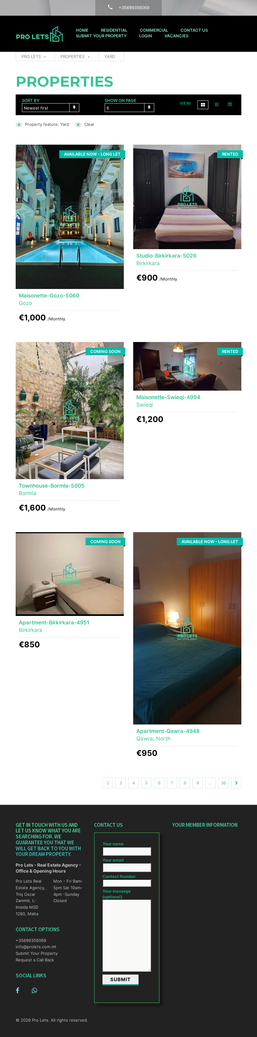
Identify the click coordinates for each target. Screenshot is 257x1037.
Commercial (154, 30)
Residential (114, 30)
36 (223, 782)
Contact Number (119, 876)
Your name (113, 843)
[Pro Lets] (39, 33)
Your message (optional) (116, 894)
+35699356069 (31, 940)
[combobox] (50, 107)
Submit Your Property (101, 35)
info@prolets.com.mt (31, 946)
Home (82, 30)
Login (145, 35)
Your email (113, 860)
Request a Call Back (35, 959)
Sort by (30, 100)
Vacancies (176, 35)
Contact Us (194, 30)
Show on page (120, 100)
